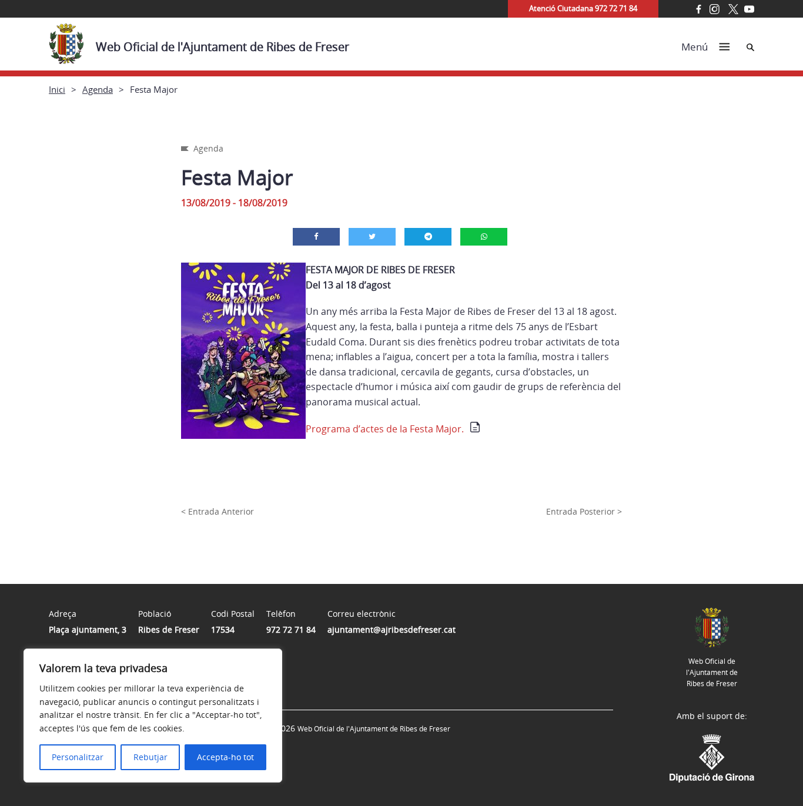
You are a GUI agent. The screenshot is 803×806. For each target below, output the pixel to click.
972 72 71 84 (291, 629)
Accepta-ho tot (225, 757)
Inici (57, 89)
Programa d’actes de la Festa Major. (385, 428)
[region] (153, 716)
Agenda (97, 89)
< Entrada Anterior (217, 511)
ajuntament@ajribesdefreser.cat (391, 629)
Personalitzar (77, 757)
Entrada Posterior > (584, 511)
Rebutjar (150, 757)
